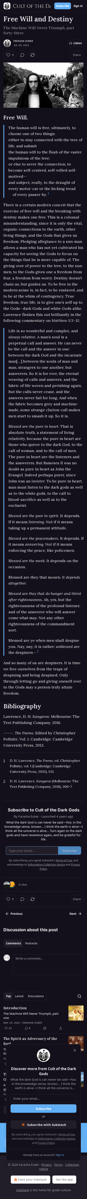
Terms (58, 1165)
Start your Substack (32, 1179)
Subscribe (62, 6)
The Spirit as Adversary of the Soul (30, 1041)
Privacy (47, 1165)
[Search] (79, 996)
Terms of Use (66, 1134)
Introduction (15, 1008)
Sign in (78, 6)
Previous (16, 914)
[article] (43, 1018)
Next (72, 914)
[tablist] (21, 943)
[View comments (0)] (22, 55)
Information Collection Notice (56, 1138)
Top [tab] (8, 996)
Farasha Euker (23, 41)
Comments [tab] (13, 943)
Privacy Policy (46, 1143)
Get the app (64, 1179)
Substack (22, 1190)
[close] (74, 1050)
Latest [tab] (19, 996)
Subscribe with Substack (46, 1125)
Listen (77, 43)
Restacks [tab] (31, 943)
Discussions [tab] (36, 996)
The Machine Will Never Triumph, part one (30, 1015)
